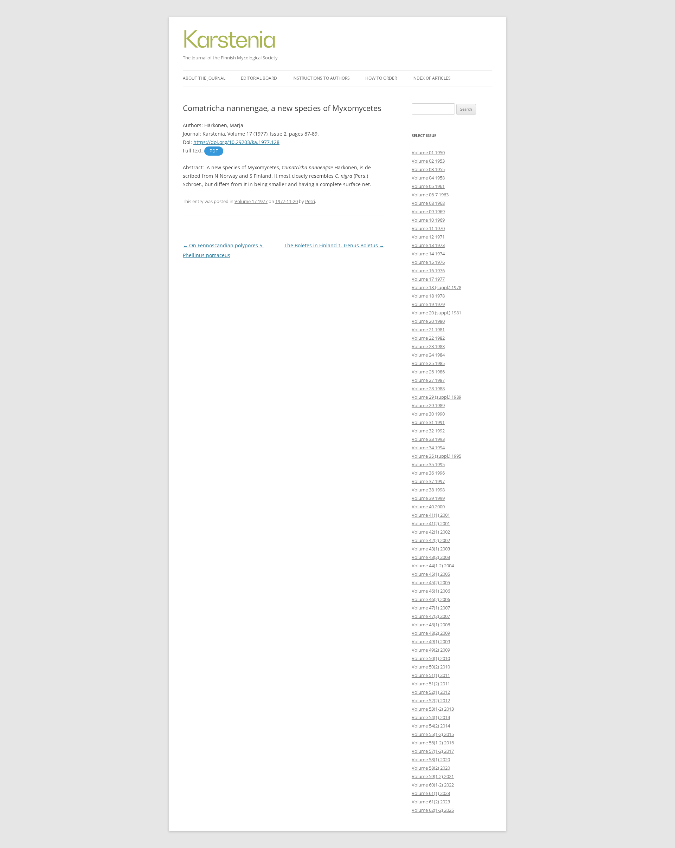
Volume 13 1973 (428, 245)
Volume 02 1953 (428, 161)
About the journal (204, 78)
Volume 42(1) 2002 (431, 532)
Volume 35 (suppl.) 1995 (436, 456)
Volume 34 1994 (428, 447)
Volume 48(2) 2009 (431, 633)
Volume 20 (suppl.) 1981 (436, 312)
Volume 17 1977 (251, 201)
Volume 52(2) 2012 (431, 700)
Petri (310, 201)
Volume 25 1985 (428, 363)
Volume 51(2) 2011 (431, 683)
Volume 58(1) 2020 (431, 759)
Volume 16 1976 (428, 270)
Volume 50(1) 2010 (431, 658)
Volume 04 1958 (428, 178)
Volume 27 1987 (428, 380)
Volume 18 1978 (428, 296)
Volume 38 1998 (428, 490)
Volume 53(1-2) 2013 (433, 709)
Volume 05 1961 (428, 186)
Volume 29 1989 (428, 405)
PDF (214, 151)
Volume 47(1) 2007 (431, 608)
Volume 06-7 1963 (430, 194)
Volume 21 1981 (428, 329)
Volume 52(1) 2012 (431, 692)
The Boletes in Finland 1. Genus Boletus (334, 245)
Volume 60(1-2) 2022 (433, 785)
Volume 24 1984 (428, 355)
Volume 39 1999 (428, 498)
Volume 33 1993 (428, 439)
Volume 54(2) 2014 (431, 726)
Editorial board (259, 78)
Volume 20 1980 (428, 321)
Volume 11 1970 (428, 228)
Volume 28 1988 (428, 388)
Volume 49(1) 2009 (431, 641)
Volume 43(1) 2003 (431, 549)
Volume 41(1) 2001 (431, 515)
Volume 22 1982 (428, 338)
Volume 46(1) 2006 (431, 591)
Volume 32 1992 (428, 431)
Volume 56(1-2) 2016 (433, 742)
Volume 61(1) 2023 (431, 793)
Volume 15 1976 (428, 262)
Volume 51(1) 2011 (431, 675)
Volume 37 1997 (428, 481)
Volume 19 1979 (428, 304)
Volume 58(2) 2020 (431, 768)
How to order (381, 78)
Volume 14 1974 (428, 253)
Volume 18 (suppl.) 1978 (436, 287)
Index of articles (431, 78)
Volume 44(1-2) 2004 (433, 565)
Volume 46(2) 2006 (431, 599)
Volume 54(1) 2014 (431, 717)
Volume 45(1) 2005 (431, 574)
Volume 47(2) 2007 (431, 616)
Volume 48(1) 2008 (431, 624)
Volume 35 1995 (428, 464)
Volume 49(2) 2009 (431, 650)
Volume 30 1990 (428, 414)
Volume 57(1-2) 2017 (433, 751)
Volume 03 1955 (428, 169)
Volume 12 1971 (428, 237)
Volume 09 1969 (428, 211)
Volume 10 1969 (428, 220)
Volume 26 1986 (428, 371)
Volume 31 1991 (428, 422)
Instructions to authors (321, 78)
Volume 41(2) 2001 (431, 523)
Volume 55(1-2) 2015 (433, 734)
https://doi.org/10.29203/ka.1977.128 (236, 142)
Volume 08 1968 (428, 203)
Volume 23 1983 (428, 346)
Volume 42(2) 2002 (431, 540)
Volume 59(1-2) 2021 (433, 776)
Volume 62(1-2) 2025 (433, 810)
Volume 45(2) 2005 (431, 582)
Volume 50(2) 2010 (431, 667)
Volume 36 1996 (428, 473)
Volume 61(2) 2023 (431, 801)
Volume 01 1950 (428, 152)
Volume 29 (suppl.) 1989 (436, 397)
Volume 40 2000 (428, 506)
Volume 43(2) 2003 (431, 557)
